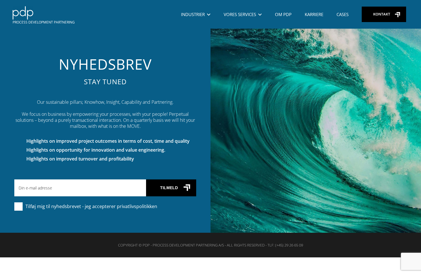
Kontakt (381, 14)
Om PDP (283, 14)
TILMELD (169, 187)
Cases (343, 14)
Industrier (193, 14)
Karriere (314, 14)
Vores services (240, 14)
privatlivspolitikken (137, 206)
